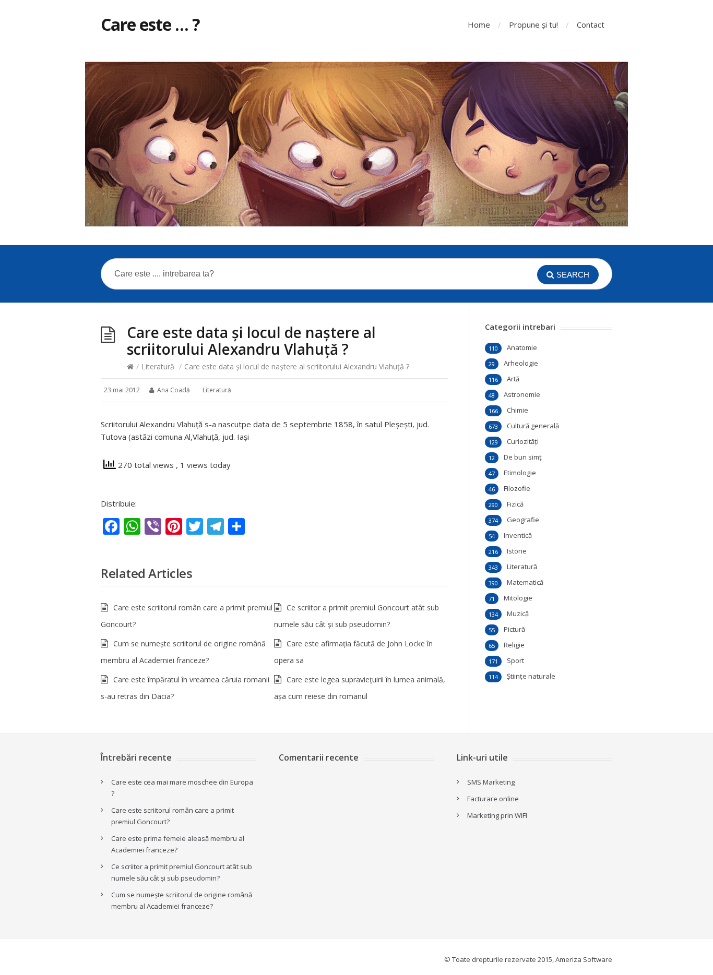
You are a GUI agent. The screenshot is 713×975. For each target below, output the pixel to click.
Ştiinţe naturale (531, 676)
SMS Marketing (491, 782)
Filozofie (517, 488)
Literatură (157, 366)
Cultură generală (533, 425)
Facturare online (493, 798)
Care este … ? (150, 24)
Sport (515, 660)
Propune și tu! (533, 24)
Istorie (517, 551)
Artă (513, 378)
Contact (590, 24)
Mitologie (518, 598)
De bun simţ (523, 457)
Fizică (515, 504)
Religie (514, 644)
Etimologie (520, 472)
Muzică (518, 613)
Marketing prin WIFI (497, 815)
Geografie (523, 519)
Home (479, 24)
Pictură (514, 629)
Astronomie (522, 394)
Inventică (518, 535)
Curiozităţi (523, 441)
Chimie (517, 410)
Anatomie (522, 347)
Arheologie (521, 363)
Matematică (525, 582)
